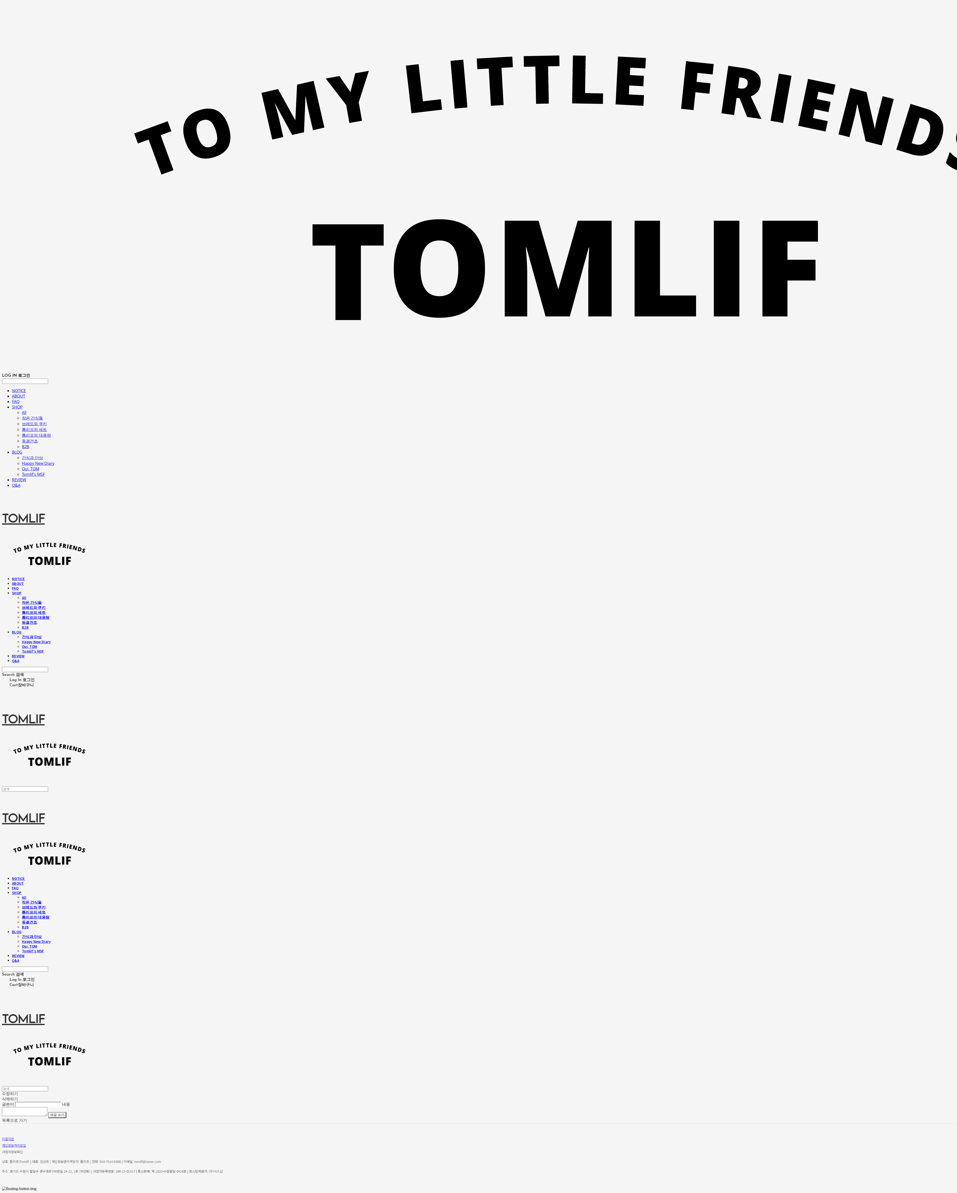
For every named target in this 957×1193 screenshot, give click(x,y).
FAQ (15, 401)
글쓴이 (8, 1104)
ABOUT (18, 396)
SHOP (17, 407)
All (24, 412)
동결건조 (30, 441)
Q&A (16, 485)
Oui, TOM (30, 469)
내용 (66, 1104)
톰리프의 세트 (34, 429)
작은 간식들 (32, 418)
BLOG (17, 452)
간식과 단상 (32, 457)
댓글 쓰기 (57, 1115)
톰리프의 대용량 (36, 435)
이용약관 (8, 1138)
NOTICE (19, 390)
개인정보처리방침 (14, 1145)
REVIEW (19, 480)
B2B (25, 446)
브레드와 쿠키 (34, 423)
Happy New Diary (38, 463)
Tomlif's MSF (33, 474)
